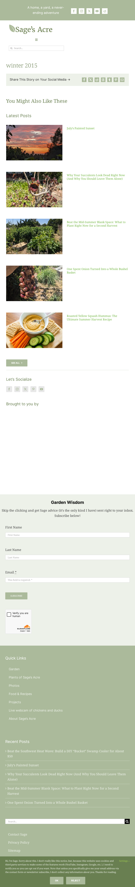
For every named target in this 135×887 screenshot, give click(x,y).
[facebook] (74, 11)
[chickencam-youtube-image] (31, 26)
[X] (90, 80)
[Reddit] (97, 80)
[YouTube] (41, 389)
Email (11, 572)
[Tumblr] (109, 80)
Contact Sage (17, 834)
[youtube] (97, 11)
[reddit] (105, 11)
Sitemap (14, 850)
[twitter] (89, 11)
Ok (56, 880)
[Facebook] (84, 80)
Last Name (13, 550)
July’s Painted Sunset (81, 128)
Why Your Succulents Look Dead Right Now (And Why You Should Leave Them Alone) (96, 176)
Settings (123, 860)
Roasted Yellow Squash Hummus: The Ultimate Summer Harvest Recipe (92, 317)
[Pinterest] (116, 80)
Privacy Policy (18, 842)
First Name (13, 527)
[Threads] (103, 80)
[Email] (122, 80)
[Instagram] (17, 389)
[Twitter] (25, 389)
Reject (75, 880)
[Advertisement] (67, 446)
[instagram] (82, 11)
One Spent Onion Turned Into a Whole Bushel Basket (97, 270)
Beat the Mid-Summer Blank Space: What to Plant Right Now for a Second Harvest (96, 223)
